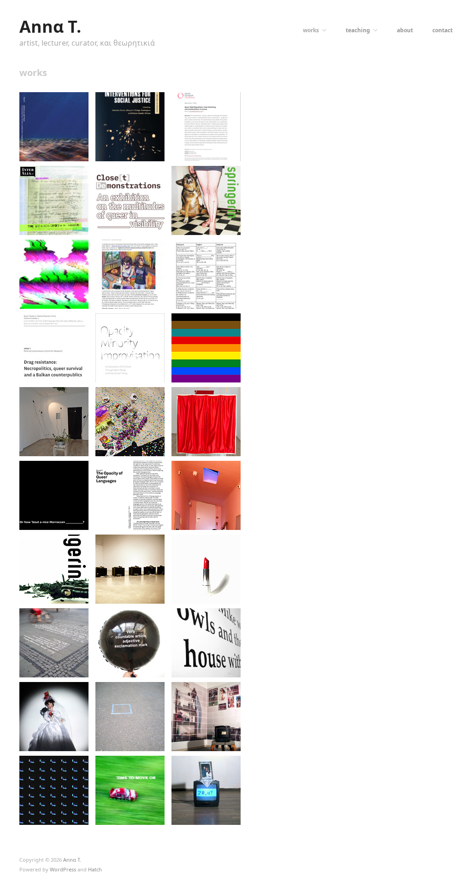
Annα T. (50, 26)
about (405, 30)
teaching (358, 30)
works (311, 30)
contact (442, 30)
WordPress (63, 869)
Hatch (95, 869)
